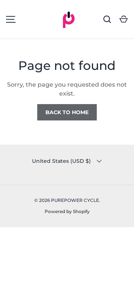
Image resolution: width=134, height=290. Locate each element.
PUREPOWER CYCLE (75, 200)
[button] (123, 19)
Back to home (67, 112)
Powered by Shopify (67, 211)
